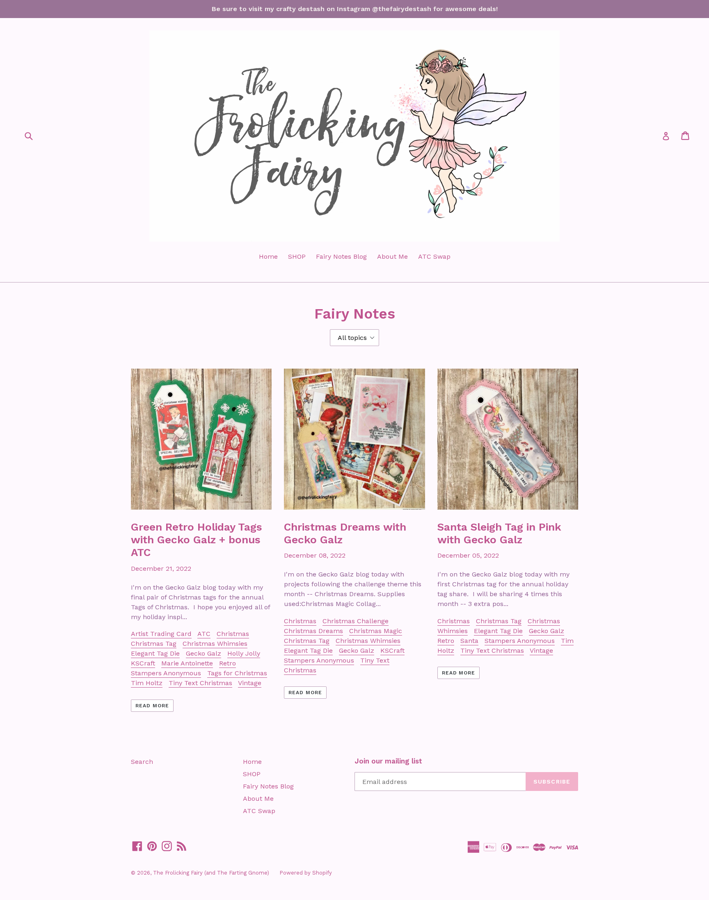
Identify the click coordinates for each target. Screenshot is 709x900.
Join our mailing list (388, 761)
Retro (227, 663)
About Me (392, 256)
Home (268, 256)
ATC (203, 634)
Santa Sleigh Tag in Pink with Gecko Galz (499, 533)
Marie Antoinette (187, 663)
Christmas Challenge (355, 621)
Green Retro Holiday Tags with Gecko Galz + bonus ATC (196, 539)
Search (142, 762)
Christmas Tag (153, 643)
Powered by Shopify (305, 873)
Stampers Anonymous (166, 673)
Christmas (233, 634)
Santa (469, 641)
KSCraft (143, 663)
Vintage (249, 683)
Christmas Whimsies (215, 643)
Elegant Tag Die (155, 653)
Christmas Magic (375, 631)
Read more (152, 706)
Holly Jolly (243, 653)
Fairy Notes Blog (341, 256)
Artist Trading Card (161, 634)
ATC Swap (434, 256)
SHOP (297, 256)
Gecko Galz (203, 653)
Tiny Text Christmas (200, 683)
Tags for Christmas (237, 673)
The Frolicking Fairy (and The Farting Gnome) (211, 873)
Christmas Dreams (313, 631)
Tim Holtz (146, 683)
